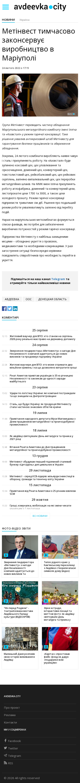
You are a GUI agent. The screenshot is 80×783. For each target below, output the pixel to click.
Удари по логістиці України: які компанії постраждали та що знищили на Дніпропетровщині (42, 395)
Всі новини (40, 516)
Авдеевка (12, 299)
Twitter (13, 748)
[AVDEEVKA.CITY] (40, 7)
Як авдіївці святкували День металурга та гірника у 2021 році (41, 437)
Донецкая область (52, 299)
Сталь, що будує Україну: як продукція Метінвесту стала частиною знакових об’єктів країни (40, 405)
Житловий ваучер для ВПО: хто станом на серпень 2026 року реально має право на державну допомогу (42, 338)
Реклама (10, 715)
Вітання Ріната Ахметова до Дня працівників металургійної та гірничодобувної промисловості (40, 448)
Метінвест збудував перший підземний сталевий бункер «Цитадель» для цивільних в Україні (40, 463)
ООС (29, 299)
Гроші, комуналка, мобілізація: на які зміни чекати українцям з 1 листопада (40, 507)
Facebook (14, 741)
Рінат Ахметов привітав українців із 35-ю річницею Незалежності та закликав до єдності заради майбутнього (41, 378)
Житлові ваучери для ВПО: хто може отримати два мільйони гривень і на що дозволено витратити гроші (43, 366)
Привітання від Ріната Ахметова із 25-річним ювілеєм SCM (43, 492)
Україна (24, 19)
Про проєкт (12, 707)
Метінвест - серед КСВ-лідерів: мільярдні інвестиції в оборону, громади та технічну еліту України (42, 478)
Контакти (10, 722)
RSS (10, 763)
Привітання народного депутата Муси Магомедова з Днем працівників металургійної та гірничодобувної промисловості (43, 421)
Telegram (58, 279)
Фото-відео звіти (16, 528)
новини (8, 19)
